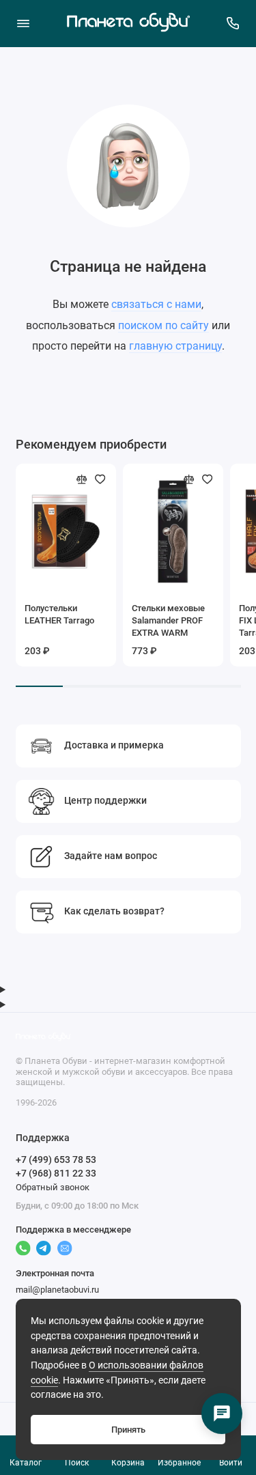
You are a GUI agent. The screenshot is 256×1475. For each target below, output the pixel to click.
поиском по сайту (163, 325)
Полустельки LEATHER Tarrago (59, 614)
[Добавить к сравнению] (82, 479)
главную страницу (175, 345)
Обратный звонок (52, 1187)
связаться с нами (156, 304)
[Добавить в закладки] (100, 479)
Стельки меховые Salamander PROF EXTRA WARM (168, 620)
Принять (128, 1429)
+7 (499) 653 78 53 (56, 1159)
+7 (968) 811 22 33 (56, 1173)
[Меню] (23, 23)
